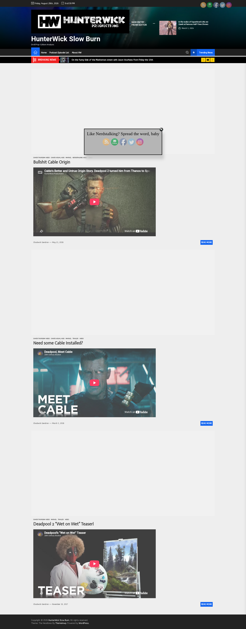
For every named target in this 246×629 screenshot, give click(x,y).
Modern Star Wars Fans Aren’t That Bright (194, 23)
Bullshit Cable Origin (51, 162)
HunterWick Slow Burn (65, 39)
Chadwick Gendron (41, 242)
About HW (76, 52)
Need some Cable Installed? (58, 343)
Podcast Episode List (59, 52)
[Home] (35, 53)
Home (44, 52)
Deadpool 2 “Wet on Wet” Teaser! (63, 524)
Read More (206, 242)
